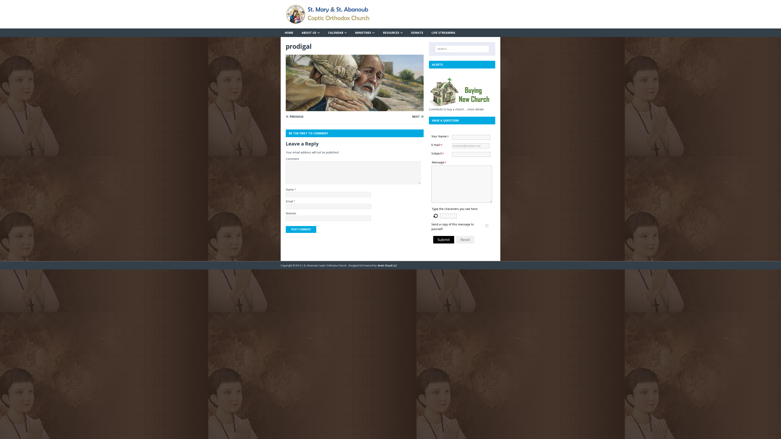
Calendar (335, 33)
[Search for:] (462, 49)
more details (475, 109)
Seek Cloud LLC (387, 265)
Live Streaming (443, 33)
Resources (391, 33)
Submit (443, 239)
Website (291, 213)
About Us (309, 33)
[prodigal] (355, 109)
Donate (417, 33)
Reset (465, 239)
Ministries (363, 33)
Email (290, 201)
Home (289, 33)
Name (290, 189)
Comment (292, 159)
